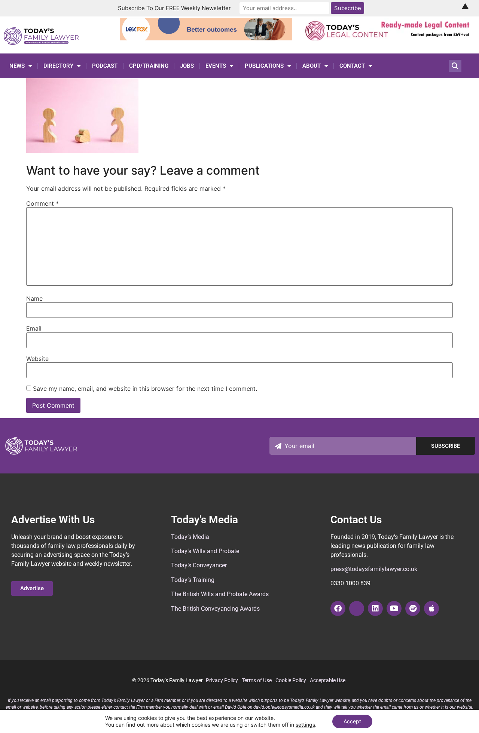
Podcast (105, 65)
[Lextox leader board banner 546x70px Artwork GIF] (206, 38)
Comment (42, 203)
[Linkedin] (375, 608)
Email (34, 328)
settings (305, 724)
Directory (58, 65)
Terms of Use (257, 680)
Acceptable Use (327, 680)
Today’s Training (192, 579)
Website (37, 359)
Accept (352, 721)
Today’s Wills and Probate (205, 551)
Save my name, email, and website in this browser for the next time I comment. (145, 389)
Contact (352, 65)
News (17, 65)
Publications (264, 65)
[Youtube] (394, 608)
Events (215, 65)
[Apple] (431, 608)
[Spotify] (412, 608)
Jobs (187, 65)
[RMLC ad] (389, 38)
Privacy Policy (222, 680)
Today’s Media (190, 536)
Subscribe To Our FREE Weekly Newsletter (174, 8)
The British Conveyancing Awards (215, 608)
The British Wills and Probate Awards (220, 594)
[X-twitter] (356, 608)
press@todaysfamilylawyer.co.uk (373, 569)
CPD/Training (148, 65)
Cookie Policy (290, 680)
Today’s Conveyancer (199, 565)
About (311, 65)
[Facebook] (337, 608)
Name (34, 298)
